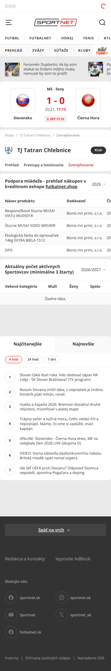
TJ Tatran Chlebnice (35, 135)
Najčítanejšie (28, 344)
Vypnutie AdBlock (73, 559)
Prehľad (12, 165)
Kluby (9, 135)
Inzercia (11, 658)
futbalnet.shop (62, 187)
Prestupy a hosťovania (44, 165)
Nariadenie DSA (91, 658)
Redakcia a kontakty (25, 559)
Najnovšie (83, 344)
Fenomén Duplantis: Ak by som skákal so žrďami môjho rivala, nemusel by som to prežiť (50, 69)
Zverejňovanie (81, 165)
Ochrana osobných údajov (47, 658)
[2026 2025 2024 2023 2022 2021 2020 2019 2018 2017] (99, 184)
